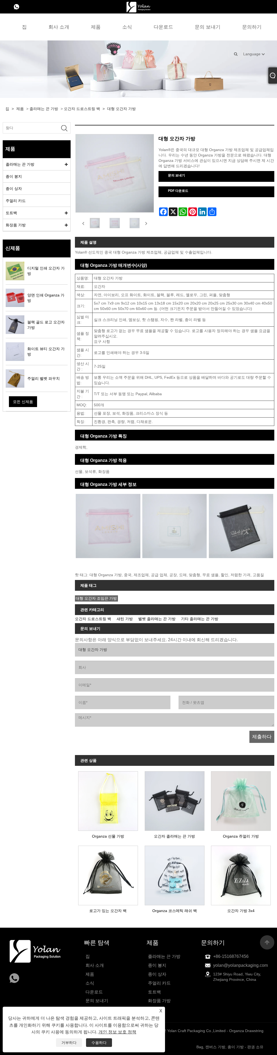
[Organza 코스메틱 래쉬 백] (174, 873)
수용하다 (99, 1042)
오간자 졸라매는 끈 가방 (174, 836)
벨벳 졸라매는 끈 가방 (157, 619)
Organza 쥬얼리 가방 (241, 836)
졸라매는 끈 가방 (43, 109)
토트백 (11, 213)
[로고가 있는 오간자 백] (108, 873)
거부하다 (69, 1042)
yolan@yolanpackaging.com (240, 965)
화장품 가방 (16, 225)
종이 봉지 (14, 176)
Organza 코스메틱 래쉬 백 (174, 911)
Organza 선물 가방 (108, 836)
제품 (96, 27)
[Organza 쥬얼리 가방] (241, 799)
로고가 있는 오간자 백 (108, 911)
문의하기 (252, 27)
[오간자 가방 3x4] (241, 873)
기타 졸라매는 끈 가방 (199, 619)
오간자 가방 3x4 (241, 911)
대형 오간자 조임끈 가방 (96, 598)
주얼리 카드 (16, 201)
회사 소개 (58, 27)
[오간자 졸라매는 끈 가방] (174, 799)
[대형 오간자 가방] (95, 223)
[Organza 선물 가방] (108, 799)
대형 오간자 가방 (121, 109)
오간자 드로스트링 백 (82, 109)
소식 (127, 27)
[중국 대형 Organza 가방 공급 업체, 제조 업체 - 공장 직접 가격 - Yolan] (138, 7)
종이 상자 (14, 188)
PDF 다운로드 (178, 191)
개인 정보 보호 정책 (117, 1032)
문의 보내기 (207, 27)
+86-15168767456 (231, 956)
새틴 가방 (125, 619)
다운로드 (163, 27)
